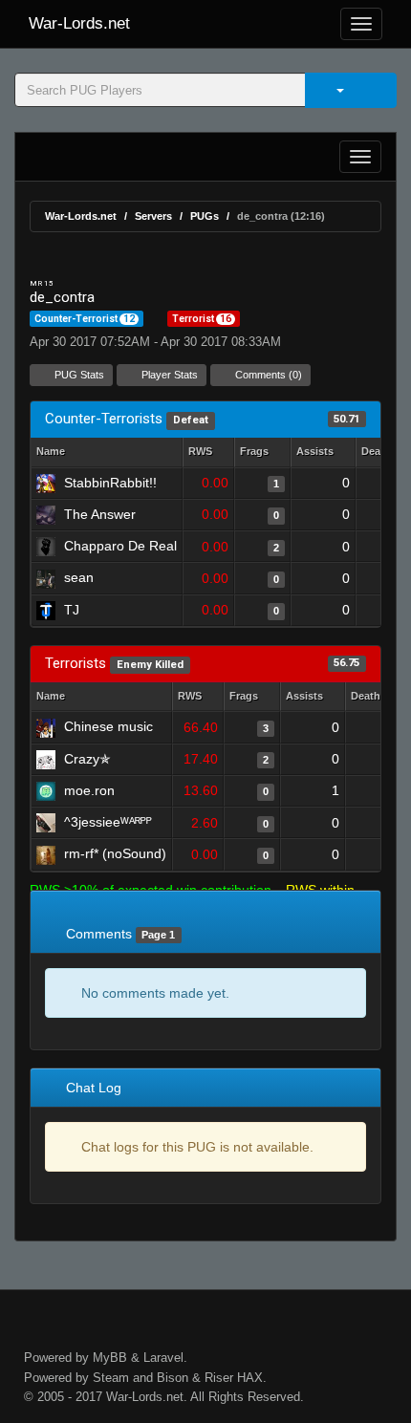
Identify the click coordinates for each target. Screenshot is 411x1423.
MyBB (110, 1357)
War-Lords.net (79, 23)
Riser (219, 1377)
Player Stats (168, 374)
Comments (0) (267, 374)
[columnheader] (208, 452)
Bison (172, 1377)
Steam (111, 1377)
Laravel (163, 1357)
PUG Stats (78, 374)
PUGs (204, 216)
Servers (153, 216)
